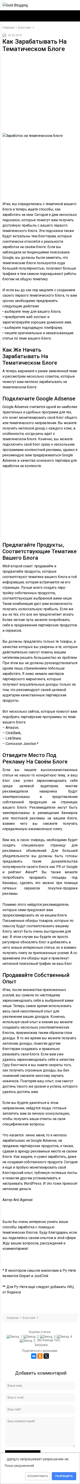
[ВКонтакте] (33, 1356)
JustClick (41, 1276)
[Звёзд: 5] (28, 1340)
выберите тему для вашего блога (32, 311)
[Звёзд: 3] (48, 1336)
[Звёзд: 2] (31, 1336)
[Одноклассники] (40, 1356)
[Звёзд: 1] (15, 1336)
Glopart (24, 1276)
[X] (46, 1356)
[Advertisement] (40, 86)
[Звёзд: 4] (65, 1336)
